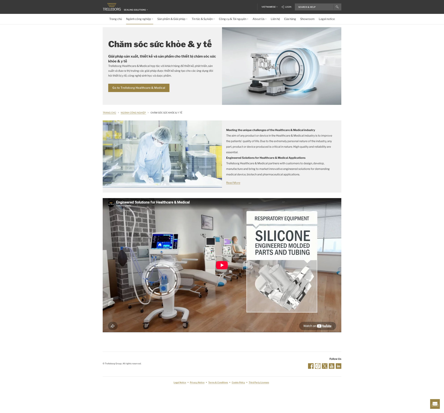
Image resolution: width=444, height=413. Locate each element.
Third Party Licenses (259, 382)
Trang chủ (109, 112)
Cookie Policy (238, 382)
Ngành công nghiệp (133, 112)
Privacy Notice (197, 382)
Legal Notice (180, 382)
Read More (233, 182)
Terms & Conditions (218, 382)
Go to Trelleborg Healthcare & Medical (138, 87)
